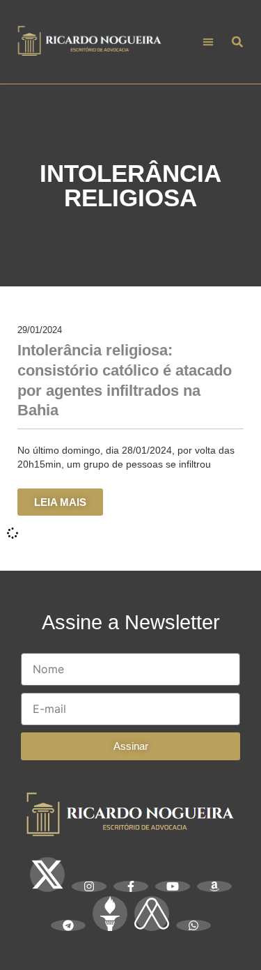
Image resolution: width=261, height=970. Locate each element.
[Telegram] (68, 925)
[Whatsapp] (193, 925)
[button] (208, 42)
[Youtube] (172, 886)
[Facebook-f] (130, 886)
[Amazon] (214, 886)
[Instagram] (89, 886)
